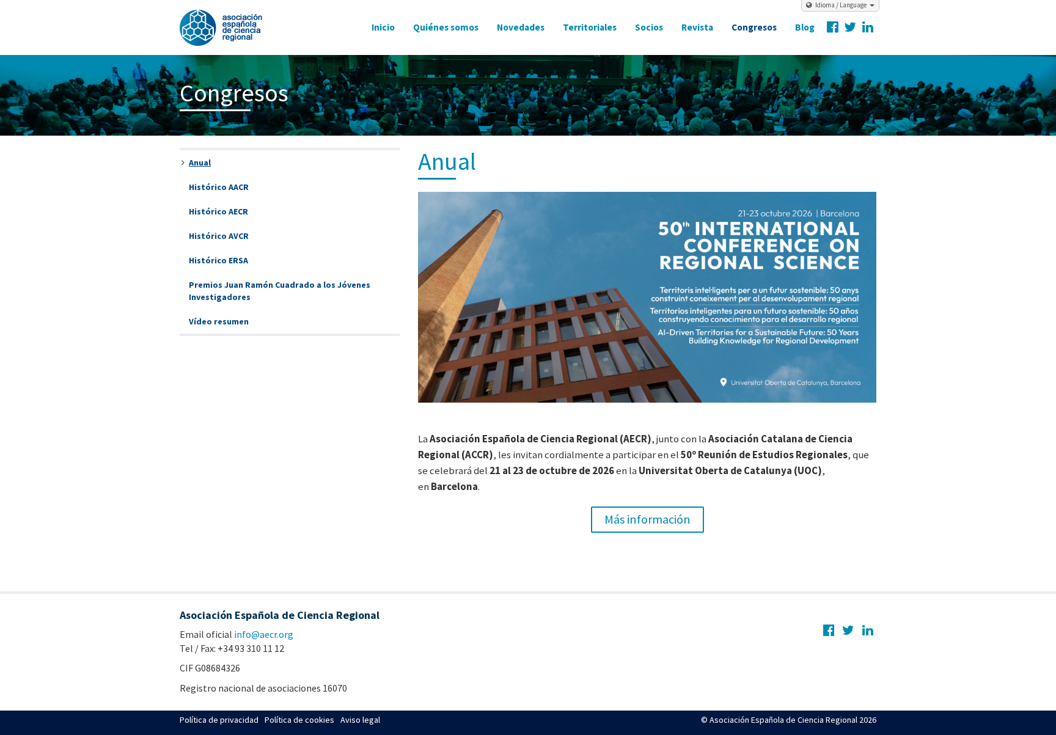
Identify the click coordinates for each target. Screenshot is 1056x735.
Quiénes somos (446, 27)
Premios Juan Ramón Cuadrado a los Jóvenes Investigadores (279, 290)
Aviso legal (360, 719)
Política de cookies (299, 719)
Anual (200, 162)
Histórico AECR (218, 211)
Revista (697, 27)
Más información (647, 519)
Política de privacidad (219, 719)
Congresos (754, 27)
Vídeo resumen (219, 321)
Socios (649, 27)
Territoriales (590, 27)
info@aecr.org (263, 634)
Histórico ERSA (218, 260)
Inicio (383, 27)
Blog (805, 27)
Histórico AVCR (219, 235)
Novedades (520, 27)
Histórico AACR (219, 186)
